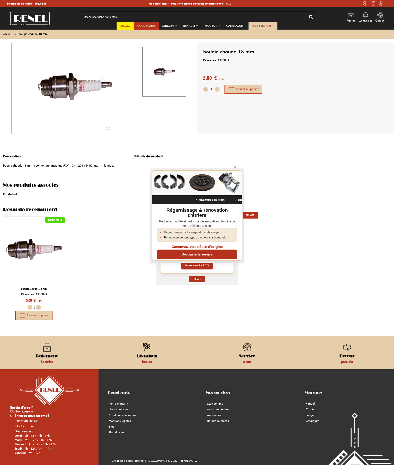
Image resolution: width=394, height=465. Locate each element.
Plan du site (116, 432)
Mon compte (215, 403)
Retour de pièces (218, 421)
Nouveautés (146, 26)
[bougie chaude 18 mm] (108, 129)
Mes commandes (218, 409)
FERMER (197, 279)
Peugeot (210, 26)
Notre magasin (118, 403)
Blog (112, 426)
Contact (380, 20)
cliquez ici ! (41, 3)
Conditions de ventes (122, 415)
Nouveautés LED (197, 265)
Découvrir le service (197, 254)
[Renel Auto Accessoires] (29, 18)
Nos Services (261, 26)
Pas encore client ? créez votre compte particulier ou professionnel (186, 3)
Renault (189, 26)
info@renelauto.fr (26, 420)
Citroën (168, 26)
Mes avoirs (214, 415)
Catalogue (234, 26)
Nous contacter (118, 409)
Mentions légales (120, 421)
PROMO (125, 26)
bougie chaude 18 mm (34, 288)
